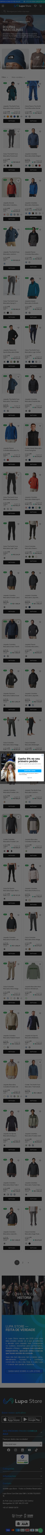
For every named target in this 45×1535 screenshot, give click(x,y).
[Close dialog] (43, 755)
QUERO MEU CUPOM (29, 770)
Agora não (29, 777)
